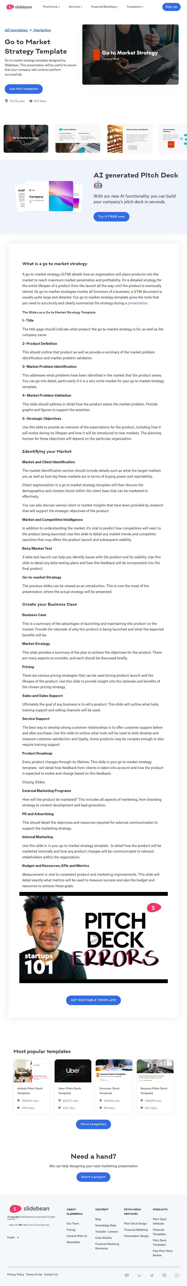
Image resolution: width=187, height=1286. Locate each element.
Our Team (73, 1224)
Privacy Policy (15, 1274)
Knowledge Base (105, 1225)
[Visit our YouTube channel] (126, 1277)
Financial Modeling (136, 1230)
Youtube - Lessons (106, 1232)
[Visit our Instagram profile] (177, 1277)
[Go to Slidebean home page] (19, 7)
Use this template (23, 88)
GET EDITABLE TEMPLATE (93, 1000)
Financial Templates (159, 1232)
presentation (138, 303)
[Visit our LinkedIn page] (139, 1277)
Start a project (93, 1177)
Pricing (71, 1230)
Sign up (171, 6)
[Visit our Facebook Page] (164, 1277)
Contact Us (51, 1274)
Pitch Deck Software (159, 1221)
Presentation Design (136, 1236)
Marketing (42, 30)
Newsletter (73, 1242)
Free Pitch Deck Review (163, 1253)
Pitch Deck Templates (159, 1242)
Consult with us (77, 1236)
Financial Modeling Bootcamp (107, 1246)
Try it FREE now (111, 216)
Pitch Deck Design (135, 1224)
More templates (93, 1124)
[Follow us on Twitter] (152, 1277)
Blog (98, 1219)
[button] (51, 7)
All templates (16, 30)
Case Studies (103, 1238)
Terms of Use (34, 1274)
